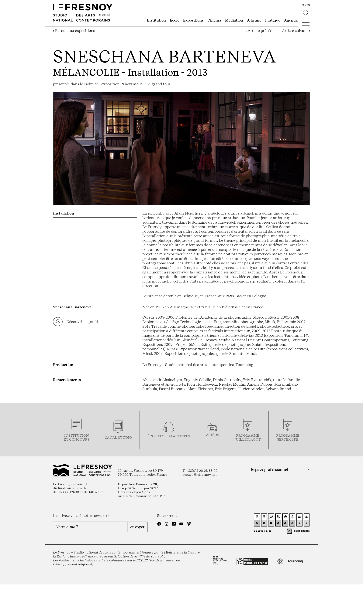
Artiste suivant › (296, 30)
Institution (156, 20)
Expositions (193, 20)
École (174, 20)
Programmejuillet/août (247, 437)
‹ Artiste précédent (262, 30)
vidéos (212, 435)
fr (303, 5)
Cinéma (214, 20)
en (308, 5)
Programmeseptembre (287, 437)
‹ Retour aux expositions (74, 30)
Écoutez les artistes (168, 436)
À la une (254, 20)
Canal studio (118, 437)
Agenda (291, 20)
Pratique (272, 20)
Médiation (234, 20)
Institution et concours (76, 437)
